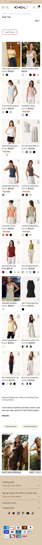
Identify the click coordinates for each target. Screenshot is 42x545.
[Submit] (37, 485)
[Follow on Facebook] (9, 513)
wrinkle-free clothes (30, 426)
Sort (36, 20)
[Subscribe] (37, 496)
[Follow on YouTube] (27, 513)
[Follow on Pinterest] (23, 513)
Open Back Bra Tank (9, 266)
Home (4, 14)
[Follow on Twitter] (13, 513)
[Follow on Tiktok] (33, 513)
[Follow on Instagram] (18, 513)
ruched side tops (10, 426)
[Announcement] (21, 2)
